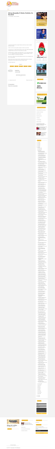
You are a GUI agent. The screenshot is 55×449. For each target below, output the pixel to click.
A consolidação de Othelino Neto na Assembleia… (42, 267)
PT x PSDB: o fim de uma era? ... (42, 325)
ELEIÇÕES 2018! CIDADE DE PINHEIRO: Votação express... (42, 284)
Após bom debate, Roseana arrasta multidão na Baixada (42, 362)
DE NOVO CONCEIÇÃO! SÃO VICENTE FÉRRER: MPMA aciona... (41, 249)
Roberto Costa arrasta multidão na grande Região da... (42, 376)
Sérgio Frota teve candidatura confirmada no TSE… (42, 347)
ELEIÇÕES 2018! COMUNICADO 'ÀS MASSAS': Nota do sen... (42, 303)
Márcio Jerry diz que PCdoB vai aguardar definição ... (42, 251)
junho (38, 387)
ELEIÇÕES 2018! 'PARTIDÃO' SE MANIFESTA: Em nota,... (42, 342)
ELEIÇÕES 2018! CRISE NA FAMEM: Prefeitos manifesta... (42, 268)
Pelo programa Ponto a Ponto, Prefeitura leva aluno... (42, 351)
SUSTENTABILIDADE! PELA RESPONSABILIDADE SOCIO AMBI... (42, 238)
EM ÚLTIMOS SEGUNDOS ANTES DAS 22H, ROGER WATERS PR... (42, 190)
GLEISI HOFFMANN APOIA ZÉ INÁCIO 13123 (42, 336)
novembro (39, 149)
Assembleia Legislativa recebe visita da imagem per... (42, 169)
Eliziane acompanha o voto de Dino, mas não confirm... (42, 186)
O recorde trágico (38, 119)
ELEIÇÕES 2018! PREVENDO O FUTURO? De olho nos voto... (42, 357)
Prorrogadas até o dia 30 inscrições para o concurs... (41, 265)
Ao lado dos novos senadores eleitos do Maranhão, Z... (41, 291)
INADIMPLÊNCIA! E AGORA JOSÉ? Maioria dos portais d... (42, 197)
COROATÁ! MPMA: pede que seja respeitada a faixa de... (42, 263)
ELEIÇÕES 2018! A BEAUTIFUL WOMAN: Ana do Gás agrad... (42, 274)
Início (8, 9)
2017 (37, 395)
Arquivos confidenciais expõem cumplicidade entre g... (42, 207)
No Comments (17, 16)
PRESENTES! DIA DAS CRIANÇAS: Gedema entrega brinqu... (42, 276)
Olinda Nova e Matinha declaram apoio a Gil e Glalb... (42, 372)
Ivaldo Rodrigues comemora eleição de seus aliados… (41, 293)
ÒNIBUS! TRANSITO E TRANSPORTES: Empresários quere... (42, 160)
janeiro (39, 393)
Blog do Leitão (12, 425)
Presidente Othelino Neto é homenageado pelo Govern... (42, 228)
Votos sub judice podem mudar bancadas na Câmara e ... (42, 244)
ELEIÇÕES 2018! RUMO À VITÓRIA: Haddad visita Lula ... (42, 321)
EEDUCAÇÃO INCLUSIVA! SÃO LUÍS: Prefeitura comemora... (42, 177)
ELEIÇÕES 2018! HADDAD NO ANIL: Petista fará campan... (42, 235)
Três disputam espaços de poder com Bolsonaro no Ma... (42, 179)
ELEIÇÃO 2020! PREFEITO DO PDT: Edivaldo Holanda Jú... (42, 155)
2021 (38, 143)
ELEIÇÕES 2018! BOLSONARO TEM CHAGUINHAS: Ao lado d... (42, 213)
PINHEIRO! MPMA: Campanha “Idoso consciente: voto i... (42, 355)
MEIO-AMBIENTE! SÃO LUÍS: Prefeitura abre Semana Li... (42, 222)
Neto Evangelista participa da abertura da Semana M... (42, 256)
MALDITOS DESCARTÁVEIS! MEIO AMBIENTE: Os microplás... (42, 196)
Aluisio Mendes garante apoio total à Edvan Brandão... (42, 173)
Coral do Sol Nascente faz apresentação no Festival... (41, 188)
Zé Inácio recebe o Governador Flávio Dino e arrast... (42, 368)
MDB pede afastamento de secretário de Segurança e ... (42, 359)
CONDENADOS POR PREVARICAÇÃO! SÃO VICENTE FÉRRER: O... (42, 259)
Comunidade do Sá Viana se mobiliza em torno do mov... (42, 272)
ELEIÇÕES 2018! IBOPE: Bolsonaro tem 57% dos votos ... (42, 215)
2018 (37, 147)
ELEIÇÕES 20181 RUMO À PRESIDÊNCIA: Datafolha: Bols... (42, 344)
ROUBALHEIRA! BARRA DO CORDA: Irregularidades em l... (42, 153)
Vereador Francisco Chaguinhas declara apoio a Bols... (42, 282)
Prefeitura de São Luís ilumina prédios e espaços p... (42, 366)
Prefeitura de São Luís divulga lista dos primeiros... (42, 280)
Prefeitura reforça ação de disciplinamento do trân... (41, 326)
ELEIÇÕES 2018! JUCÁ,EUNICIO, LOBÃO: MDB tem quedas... (42, 314)
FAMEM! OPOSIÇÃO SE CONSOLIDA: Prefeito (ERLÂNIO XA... (42, 241)
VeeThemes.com (18, 447)
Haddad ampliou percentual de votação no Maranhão (42, 184)
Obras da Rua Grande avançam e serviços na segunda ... (42, 242)
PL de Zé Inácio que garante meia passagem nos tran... (42, 218)
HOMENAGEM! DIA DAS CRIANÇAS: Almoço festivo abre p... (42, 299)
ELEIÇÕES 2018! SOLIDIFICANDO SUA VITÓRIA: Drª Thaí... (42, 345)
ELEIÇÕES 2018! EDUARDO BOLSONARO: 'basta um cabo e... (42, 224)
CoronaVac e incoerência (24, 430)
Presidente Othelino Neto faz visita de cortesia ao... (42, 205)
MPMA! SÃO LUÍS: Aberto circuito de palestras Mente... (42, 234)
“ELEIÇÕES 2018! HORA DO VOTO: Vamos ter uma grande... (42, 328)
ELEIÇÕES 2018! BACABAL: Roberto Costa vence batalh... (42, 309)
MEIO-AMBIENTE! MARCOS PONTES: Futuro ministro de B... (42, 162)
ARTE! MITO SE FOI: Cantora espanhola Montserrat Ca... (41, 338)
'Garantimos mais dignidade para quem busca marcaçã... (42, 194)
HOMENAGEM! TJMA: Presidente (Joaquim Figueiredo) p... (42, 278)
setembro (39, 383)
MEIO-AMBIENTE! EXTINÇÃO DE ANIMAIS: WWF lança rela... (42, 165)
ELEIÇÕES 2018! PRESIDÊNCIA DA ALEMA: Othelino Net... (42, 286)
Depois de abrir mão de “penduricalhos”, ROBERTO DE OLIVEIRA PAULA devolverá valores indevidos (43, 134)
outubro (39, 150)
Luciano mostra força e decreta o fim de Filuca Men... (42, 301)
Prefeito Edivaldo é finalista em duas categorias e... (42, 192)
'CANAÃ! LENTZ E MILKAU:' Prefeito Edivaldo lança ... (41, 151)
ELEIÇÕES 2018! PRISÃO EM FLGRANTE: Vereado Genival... (42, 332)
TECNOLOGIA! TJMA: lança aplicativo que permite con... (42, 261)
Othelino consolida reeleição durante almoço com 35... (41, 232)
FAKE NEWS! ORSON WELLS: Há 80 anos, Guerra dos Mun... (42, 163)
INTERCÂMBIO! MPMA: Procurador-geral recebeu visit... (42, 381)
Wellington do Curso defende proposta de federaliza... (42, 201)
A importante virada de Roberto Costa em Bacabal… (42, 171)
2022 (38, 142)
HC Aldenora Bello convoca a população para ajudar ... (41, 307)
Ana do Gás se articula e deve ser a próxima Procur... (42, 255)
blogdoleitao (11, 16)
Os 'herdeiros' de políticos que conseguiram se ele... (42, 316)
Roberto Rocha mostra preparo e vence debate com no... (42, 370)
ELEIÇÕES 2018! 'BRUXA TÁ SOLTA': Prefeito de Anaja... (42, 361)
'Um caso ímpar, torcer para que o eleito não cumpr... (42, 175)
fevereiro (39, 392)
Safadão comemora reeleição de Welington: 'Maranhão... (42, 270)
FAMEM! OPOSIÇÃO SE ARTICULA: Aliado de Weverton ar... (42, 253)
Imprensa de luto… (38, 121)
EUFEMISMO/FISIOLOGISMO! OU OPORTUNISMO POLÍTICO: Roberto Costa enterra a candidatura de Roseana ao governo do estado (41, 129)
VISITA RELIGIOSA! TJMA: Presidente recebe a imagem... (42, 220)
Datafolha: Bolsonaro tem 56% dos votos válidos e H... (42, 203)
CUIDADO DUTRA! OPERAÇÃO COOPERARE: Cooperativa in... (42, 157)
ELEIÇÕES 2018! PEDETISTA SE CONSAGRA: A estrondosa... (42, 318)
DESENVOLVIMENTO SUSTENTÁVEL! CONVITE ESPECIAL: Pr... (41, 296)
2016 (37, 396)
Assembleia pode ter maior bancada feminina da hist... (42, 364)
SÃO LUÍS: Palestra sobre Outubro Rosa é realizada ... (42, 289)
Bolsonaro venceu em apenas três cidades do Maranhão (42, 182)
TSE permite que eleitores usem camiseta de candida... (42, 340)
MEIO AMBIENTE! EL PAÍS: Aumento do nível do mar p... (42, 209)
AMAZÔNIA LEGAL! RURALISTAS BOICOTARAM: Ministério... (42, 216)
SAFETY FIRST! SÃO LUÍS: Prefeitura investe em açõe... (42, 312)
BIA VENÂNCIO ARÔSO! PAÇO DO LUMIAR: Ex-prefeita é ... (42, 298)
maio (38, 388)
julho (38, 386)
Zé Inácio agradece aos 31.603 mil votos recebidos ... (42, 246)
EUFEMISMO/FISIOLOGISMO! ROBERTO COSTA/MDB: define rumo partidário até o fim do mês (41, 124)
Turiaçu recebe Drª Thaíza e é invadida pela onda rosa (42, 378)
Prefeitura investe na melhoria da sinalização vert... (42, 167)
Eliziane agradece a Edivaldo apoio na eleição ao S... (41, 230)
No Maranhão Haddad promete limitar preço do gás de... (42, 226)
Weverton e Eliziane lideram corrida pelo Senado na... (41, 349)
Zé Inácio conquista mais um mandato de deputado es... (41, 305)
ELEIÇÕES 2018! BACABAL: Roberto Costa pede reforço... (42, 211)
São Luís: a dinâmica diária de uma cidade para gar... (42, 380)
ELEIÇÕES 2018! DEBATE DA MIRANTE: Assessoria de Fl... (42, 374)
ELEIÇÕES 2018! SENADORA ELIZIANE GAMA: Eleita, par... (42, 320)
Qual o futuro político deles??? (42, 310)
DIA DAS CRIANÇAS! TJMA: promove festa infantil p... (41, 287)
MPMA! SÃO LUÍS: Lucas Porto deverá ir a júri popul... (42, 199)
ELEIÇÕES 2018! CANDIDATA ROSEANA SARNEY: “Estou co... (42, 330)
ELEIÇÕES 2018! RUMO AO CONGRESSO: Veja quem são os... (42, 323)
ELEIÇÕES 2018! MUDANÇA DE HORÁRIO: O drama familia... (42, 334)
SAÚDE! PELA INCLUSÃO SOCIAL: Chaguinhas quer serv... (42, 353)
